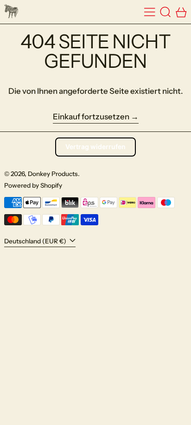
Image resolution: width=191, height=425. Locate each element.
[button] (165, 12)
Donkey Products (53, 173)
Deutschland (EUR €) (36, 241)
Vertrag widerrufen (95, 146)
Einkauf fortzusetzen (91, 116)
